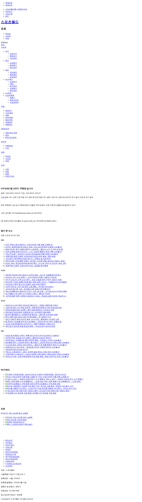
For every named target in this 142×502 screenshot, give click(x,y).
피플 (7, 174)
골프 (7, 70)
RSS (7, 16)
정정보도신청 (10, 454)
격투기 (12, 98)
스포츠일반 (14, 102)
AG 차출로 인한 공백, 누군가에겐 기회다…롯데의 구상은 (27, 294)
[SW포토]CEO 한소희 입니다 (16, 349)
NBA (12, 84)
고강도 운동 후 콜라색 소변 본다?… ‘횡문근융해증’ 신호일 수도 (30, 324)
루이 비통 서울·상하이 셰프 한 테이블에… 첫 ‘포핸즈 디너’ (28, 317)
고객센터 (8, 466)
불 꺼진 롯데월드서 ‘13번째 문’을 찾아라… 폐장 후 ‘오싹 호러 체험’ (31, 315)
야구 (7, 51)
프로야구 (13, 54)
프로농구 (13, 82)
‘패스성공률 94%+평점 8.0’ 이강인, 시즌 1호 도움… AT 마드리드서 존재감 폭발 (36, 291)
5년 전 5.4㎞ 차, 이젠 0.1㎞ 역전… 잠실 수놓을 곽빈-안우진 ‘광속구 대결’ (33, 280)
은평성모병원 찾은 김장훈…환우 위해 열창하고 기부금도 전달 (29, 310)
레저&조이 (5, 129)
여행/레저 (9, 146)
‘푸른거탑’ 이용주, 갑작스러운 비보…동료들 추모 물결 (26, 266)
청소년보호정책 (11, 459)
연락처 (8, 450)
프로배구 (13, 88)
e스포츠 (8, 93)
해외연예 (8, 120)
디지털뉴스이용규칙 (13, 464)
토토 (7, 135)
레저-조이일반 (11, 137)
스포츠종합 (9, 95)
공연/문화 (9, 118)
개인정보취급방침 (12, 457)
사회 (7, 169)
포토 (2, 152)
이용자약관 (9, 461)
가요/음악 (9, 113)
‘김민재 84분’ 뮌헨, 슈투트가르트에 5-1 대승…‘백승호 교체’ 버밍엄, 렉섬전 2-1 (35, 296)
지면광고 (8, 443)
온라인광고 (9, 445)
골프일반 (13, 77)
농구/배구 (9, 79)
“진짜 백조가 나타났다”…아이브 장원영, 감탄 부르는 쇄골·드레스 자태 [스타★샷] (37, 354)
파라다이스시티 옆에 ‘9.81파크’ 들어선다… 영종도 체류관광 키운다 (31, 305)
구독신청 (8, 14)
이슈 (2, 165)
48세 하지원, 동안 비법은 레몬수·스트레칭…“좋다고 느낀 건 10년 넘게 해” (34, 249)
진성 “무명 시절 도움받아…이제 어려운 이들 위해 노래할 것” (29, 245)
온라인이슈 (9, 176)
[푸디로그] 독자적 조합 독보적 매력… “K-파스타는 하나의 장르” (30, 326)
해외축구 (13, 65)
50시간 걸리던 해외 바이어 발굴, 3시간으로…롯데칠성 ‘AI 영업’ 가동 (32, 319)
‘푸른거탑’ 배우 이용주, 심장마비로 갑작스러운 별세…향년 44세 (30, 256)
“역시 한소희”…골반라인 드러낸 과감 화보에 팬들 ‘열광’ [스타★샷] (31, 254)
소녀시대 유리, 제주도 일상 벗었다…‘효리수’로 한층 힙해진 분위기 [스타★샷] (36, 345)
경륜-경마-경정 (11, 133)
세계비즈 (8, 5)
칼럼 (7, 172)
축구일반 (13, 68)
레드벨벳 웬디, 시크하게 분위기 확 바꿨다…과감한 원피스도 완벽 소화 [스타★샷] (37, 342)
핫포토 (8, 34)
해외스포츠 (14, 100)
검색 (2, 45)
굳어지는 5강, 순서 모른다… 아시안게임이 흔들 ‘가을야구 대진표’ (31, 277)
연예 (7, 38)
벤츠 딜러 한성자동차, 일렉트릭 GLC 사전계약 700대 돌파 (28, 312)
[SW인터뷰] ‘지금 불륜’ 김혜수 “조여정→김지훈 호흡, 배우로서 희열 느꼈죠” (35, 261)
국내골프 (13, 72)
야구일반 (13, 58)
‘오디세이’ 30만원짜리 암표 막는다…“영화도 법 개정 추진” (28, 259)
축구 (7, 61)
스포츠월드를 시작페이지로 (16, 9)
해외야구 (13, 56)
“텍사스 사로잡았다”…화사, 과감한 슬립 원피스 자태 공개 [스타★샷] (32, 352)
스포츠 (8, 36)
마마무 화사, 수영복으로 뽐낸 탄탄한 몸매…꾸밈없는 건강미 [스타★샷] (33, 340)
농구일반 (13, 86)
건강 (7, 148)
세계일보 (8, 3)
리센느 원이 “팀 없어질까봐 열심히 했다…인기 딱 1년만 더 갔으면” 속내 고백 (35, 263)
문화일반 (8, 125)
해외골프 (13, 75)
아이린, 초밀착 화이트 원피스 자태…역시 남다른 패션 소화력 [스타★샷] (33, 247)
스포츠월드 (10, 22)
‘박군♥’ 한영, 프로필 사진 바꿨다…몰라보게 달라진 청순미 (28, 338)
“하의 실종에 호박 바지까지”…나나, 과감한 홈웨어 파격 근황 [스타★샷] (33, 252)
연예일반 (8, 122)
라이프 (3, 142)
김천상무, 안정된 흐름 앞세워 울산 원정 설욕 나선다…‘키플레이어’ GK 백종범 (36, 282)
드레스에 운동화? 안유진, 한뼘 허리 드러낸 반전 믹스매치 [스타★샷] (32, 335)
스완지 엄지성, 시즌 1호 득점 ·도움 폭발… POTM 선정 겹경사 (29, 287)
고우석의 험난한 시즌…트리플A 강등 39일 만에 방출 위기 (27, 289)
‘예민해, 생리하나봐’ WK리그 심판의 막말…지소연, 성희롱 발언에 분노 (33, 275)
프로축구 (13, 63)
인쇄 (2, 197)
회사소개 (8, 440)
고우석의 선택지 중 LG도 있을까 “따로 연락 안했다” (25, 284)
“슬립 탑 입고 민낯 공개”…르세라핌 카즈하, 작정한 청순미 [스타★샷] (32, 347)
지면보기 (8, 12)
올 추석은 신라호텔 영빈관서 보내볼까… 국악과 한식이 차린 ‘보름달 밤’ (33, 322)
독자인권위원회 (11, 452)
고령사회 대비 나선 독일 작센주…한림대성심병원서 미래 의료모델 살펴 (33, 308)
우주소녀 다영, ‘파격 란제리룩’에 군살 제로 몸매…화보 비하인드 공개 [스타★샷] (37, 357)
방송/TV (8, 111)
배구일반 (13, 91)
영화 (7, 115)
